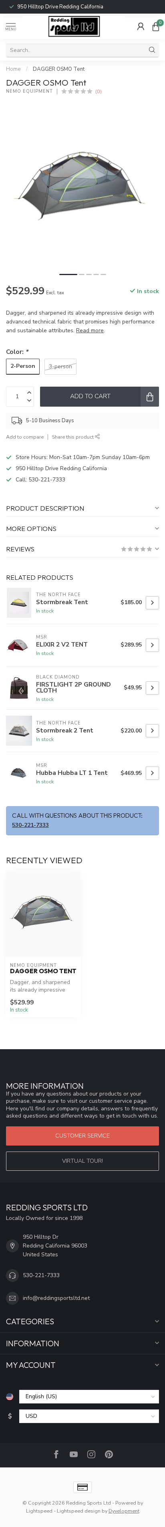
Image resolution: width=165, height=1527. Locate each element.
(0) (98, 91)
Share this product (73, 436)
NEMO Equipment (29, 91)
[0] (156, 26)
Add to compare (25, 436)
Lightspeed (39, 1510)
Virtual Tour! (82, 1161)
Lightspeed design (79, 1510)
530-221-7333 (48, 6)
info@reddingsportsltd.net (56, 1298)
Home (13, 69)
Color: (17, 351)
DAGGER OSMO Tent (59, 69)
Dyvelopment (124, 1510)
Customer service (82, 1136)
